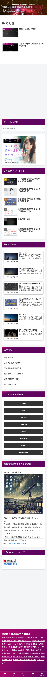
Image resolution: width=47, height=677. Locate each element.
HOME (3, 637)
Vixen (24, 403)
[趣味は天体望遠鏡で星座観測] (23, 494)
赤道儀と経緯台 (34, 656)
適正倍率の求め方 (20, 656)
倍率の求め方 (7, 656)
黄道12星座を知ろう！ (34, 650)
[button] (43, 128)
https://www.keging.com (16, 543)
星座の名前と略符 (24, 641)
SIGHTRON (23, 438)
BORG (23, 410)
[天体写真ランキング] (9, 560)
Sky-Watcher (23, 452)
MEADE (24, 431)
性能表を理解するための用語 (24, 660)
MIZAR (23, 445)
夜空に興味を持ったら (21, 637)
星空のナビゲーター (9, 641)
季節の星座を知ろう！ (32, 647)
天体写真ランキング (10, 564)
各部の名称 (40, 653)
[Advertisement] (23, 92)
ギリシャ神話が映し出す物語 (24, 653)
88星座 (8, 637)
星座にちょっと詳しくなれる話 (20, 644)
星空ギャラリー (37, 637)
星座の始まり (7, 653)
